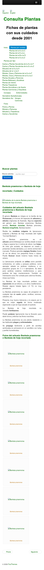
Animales (18, 96)
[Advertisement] (22, 143)
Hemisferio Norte (8, 96)
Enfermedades (21, 93)
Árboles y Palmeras (9, 109)
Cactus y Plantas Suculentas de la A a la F (18, 64)
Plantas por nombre (18, 47)
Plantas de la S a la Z (17, 57)
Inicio (6, 47)
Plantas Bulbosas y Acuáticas (13, 80)
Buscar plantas (7, 174)
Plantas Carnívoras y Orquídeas (14, 89)
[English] (13, 11)
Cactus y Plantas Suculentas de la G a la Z (18, 66)
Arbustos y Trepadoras (10, 111)
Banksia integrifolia (10, 228)
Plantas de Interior (9, 82)
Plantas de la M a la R (17, 55)
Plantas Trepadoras (9, 85)
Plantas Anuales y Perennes (12, 78)
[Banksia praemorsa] (16, 353)
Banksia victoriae (17, 225)
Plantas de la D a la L (17, 53)
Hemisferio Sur (7, 98)
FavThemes (12, 564)
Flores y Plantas (8, 107)
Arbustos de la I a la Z (10, 71)
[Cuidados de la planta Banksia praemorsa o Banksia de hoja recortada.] (22, 201)
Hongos (18, 98)
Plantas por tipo (9, 61)
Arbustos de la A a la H (10, 68)
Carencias (18, 100)
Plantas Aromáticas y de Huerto (14, 87)
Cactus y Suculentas (9, 114)
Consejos (7, 93)
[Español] (6, 11)
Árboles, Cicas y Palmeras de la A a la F (17, 73)
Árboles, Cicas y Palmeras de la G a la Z (17, 75)
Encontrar (7, 177)
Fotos (6, 103)
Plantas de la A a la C (17, 50)
